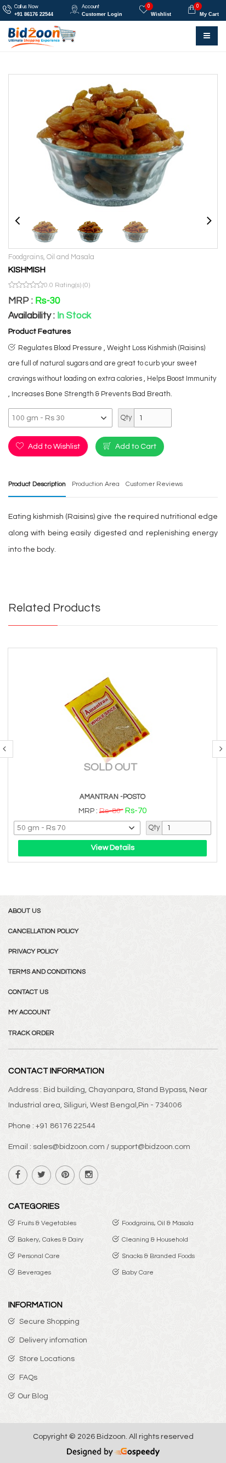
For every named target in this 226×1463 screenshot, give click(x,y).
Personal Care (39, 1256)
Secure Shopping (49, 1321)
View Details (112, 847)
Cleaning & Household (155, 1239)
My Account (29, 1012)
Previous (17, 218)
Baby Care (138, 1272)
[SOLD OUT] (112, 719)
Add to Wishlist (53, 446)
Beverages (34, 1272)
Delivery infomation (52, 1340)
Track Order (31, 1033)
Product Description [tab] (37, 484)
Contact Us (28, 992)
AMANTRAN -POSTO (112, 797)
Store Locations (46, 1359)
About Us (24, 911)
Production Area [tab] (96, 484)
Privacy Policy (33, 951)
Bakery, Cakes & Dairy (50, 1239)
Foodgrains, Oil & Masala (158, 1223)
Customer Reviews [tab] (154, 484)
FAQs (27, 1377)
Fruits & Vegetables (47, 1223)
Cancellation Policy (43, 931)
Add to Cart (135, 446)
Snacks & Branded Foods (158, 1256)
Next (209, 218)
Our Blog (33, 1396)
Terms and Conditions (47, 971)
